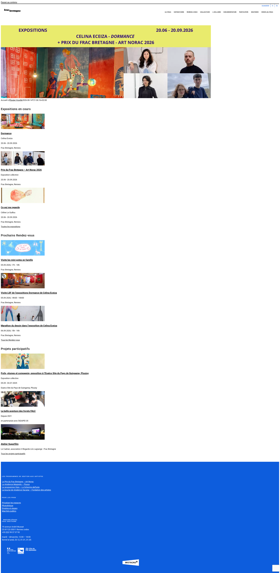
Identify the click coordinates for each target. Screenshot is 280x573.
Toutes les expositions (10, 226)
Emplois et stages (9, 508)
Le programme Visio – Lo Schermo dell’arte (21, 487)
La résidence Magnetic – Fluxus (16, 484)
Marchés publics (9, 511)
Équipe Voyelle (16, 100)
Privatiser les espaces (11, 503)
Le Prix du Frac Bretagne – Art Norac (18, 481)
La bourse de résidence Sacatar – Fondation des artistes (26, 490)
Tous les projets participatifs (13, 454)
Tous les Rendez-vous (10, 340)
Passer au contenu (9, 2)
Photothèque (7, 505)
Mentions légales (10, 519)
